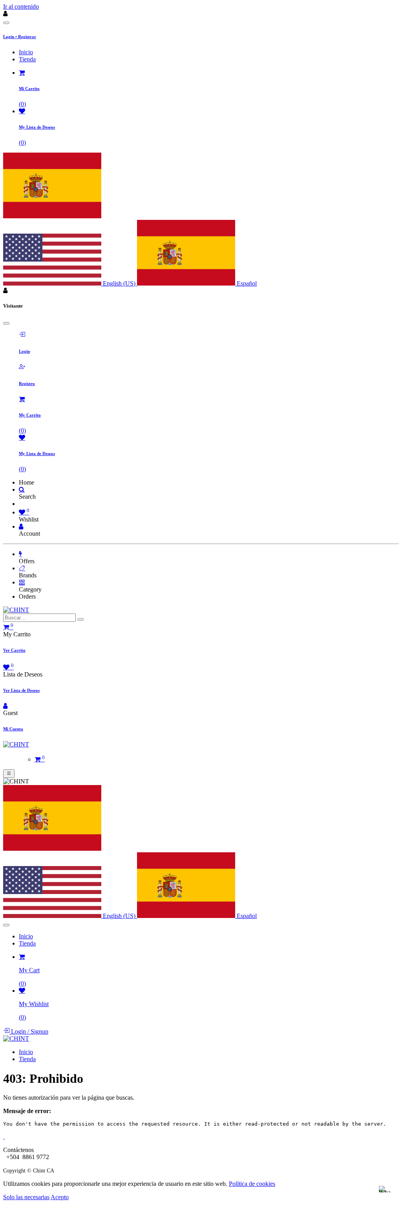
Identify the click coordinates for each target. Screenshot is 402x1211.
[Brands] (22, 568)
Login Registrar (19, 36)
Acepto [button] (60, 1197)
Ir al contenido (21, 6)
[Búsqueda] (80, 619)
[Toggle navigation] (9, 773)
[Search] (22, 489)
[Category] (22, 582)
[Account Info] (21, 526)
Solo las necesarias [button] (26, 1197)
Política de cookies (252, 1183)
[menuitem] (26, 52)
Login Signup (28, 1031)
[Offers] (20, 554)
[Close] (6, 23)
